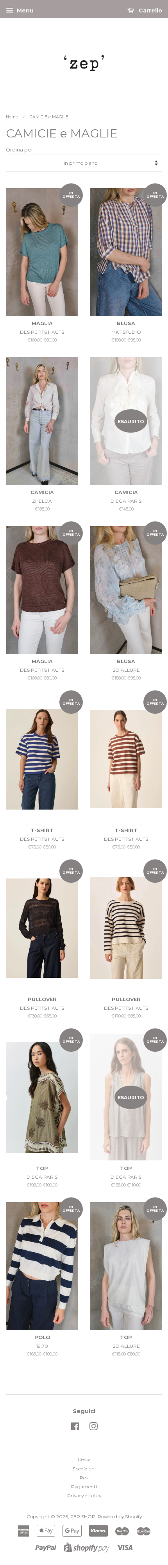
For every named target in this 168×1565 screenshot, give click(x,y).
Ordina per (19, 150)
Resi (84, 1478)
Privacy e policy (84, 1495)
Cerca (84, 1459)
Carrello (149, 10)
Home (12, 117)
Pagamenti (84, 1486)
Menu (24, 10)
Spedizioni (84, 1469)
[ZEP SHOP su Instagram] (93, 1428)
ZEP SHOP (82, 1516)
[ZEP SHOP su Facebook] (75, 1428)
